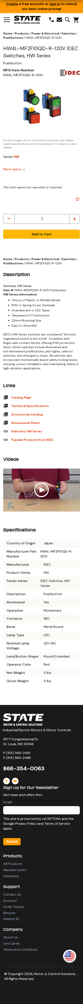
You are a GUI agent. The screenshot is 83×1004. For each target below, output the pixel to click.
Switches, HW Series (26, 431)
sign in (54, 4)
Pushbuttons (13, 38)
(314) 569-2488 (18, 758)
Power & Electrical (45, 33)
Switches (69, 33)
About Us (10, 937)
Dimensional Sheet (25, 423)
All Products (12, 864)
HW (16, 156)
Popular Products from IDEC (32, 440)
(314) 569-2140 (18, 753)
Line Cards (11, 943)
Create (12, 4)
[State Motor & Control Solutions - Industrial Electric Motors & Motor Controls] (23, 719)
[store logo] (27, 20)
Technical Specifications (30, 406)
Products (22, 33)
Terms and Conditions (20, 949)
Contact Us (12, 894)
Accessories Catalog (27, 414)
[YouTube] (15, 781)
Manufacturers (14, 870)
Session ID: (11, 919)
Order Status (13, 907)
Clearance (11, 876)
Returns (9, 913)
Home (8, 33)
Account (10, 900)
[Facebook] (6, 781)
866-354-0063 (23, 768)
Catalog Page (21, 397)
